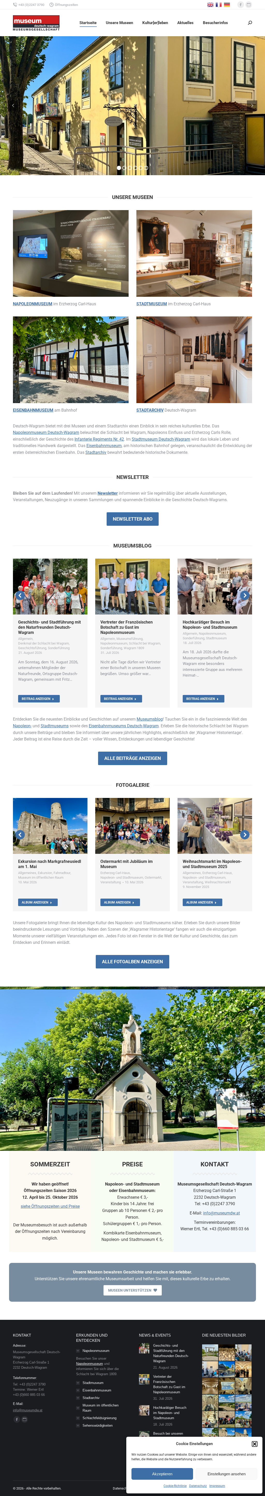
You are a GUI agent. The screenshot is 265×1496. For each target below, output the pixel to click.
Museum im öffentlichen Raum (40, 877)
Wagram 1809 (134, 648)
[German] (227, 4)
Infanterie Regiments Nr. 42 (99, 439)
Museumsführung (129, 639)
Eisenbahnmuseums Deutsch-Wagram (124, 725)
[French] (219, 4)
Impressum (217, 1486)
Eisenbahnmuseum (104, 445)
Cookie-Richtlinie (175, 1486)
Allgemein (25, 639)
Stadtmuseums (55, 725)
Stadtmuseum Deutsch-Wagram (161, 439)
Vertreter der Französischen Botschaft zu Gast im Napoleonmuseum (126, 627)
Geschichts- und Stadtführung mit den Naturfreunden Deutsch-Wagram (49, 627)
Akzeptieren (162, 1474)
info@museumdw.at (221, 1213)
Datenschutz (198, 1486)
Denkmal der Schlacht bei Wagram (43, 643)
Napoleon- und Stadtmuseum (121, 877)
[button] (254, 1444)
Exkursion (45, 873)
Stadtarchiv (95, 452)
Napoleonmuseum (113, 643)
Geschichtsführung (32, 648)
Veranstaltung (110, 882)
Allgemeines (27, 873)
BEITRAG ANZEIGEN (36, 699)
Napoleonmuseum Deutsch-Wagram (46, 432)
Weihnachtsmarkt (218, 882)
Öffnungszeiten (66, 5)
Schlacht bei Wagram (144, 643)
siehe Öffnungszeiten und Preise (50, 1206)
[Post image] (144, 1348)
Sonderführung (59, 648)
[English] (210, 4)
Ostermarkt (153, 877)
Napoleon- (22, 725)
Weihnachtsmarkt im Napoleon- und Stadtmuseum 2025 (212, 864)
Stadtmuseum (216, 638)
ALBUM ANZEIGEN (35, 902)
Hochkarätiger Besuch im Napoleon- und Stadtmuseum (210, 625)
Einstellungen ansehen (227, 1474)
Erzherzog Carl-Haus (115, 873)
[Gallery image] (50, 826)
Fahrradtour (62, 873)
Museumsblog (150, 719)
